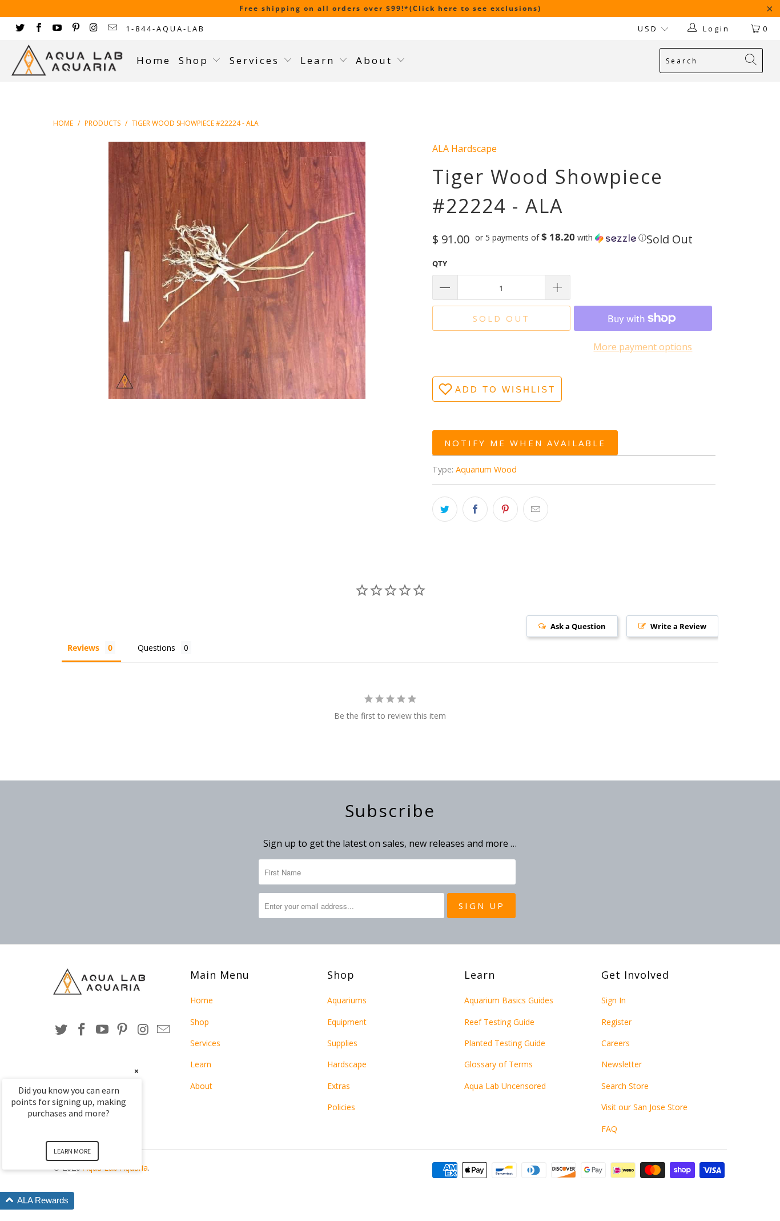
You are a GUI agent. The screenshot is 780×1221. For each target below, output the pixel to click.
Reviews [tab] (83, 647)
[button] (560, 237)
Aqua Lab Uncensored (505, 1085)
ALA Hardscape (464, 148)
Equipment (347, 1021)
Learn (319, 60)
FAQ (609, 1128)
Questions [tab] (156, 647)
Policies (341, 1107)
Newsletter (621, 1064)
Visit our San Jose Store (644, 1107)
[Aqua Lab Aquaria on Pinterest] (75, 28)
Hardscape (347, 1064)
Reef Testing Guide (499, 1021)
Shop (193, 60)
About (376, 60)
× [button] (136, 1071)
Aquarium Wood (486, 469)
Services (256, 60)
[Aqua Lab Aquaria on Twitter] (19, 28)
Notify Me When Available (525, 443)
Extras (338, 1085)
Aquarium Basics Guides (508, 1000)
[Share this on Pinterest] (505, 509)
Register (616, 1021)
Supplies (342, 1043)
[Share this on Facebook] (475, 509)
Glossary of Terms (498, 1064)
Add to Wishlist (505, 389)
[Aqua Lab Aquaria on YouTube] (56, 28)
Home (153, 60)
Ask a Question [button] (578, 626)
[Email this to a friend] (535, 509)
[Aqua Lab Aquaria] (68, 60)
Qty (439, 263)
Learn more (72, 1151)
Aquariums (347, 1000)
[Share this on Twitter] (444, 509)
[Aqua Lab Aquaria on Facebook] (38, 28)
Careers (615, 1043)
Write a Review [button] (678, 626)
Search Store (625, 1085)
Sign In (613, 1000)
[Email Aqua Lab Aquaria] (112, 28)
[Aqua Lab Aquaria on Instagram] (94, 28)
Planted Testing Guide (504, 1043)
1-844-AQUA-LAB (165, 28)
